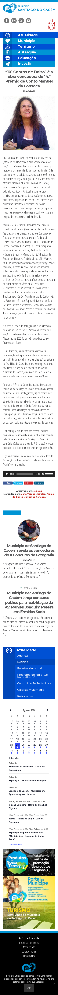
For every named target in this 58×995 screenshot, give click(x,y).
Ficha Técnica (29, 956)
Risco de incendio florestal (51, 24)
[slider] (49, 473)
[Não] (54, 983)
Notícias (37, 491)
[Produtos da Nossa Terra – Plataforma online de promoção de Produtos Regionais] (29, 874)
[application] (29, 474)
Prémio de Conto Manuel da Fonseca (33, 495)
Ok (29, 988)
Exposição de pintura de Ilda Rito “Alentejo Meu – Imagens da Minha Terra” (26, 836)
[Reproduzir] (6, 473)
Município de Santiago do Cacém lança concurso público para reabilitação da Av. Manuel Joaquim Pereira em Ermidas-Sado (29, 602)
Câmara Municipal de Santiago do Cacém (29, 9)
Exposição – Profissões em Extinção (27, 780)
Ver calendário (15, 844)
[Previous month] (10, 710)
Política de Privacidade (29, 938)
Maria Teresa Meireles (33, 494)
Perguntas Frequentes (29, 942)
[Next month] (47, 710)
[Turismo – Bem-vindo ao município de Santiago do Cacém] (29, 927)
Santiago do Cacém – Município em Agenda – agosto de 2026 (27, 792)
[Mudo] (42, 473)
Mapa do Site (29, 947)
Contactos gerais (29, 951)
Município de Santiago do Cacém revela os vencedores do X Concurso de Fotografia (29, 550)
